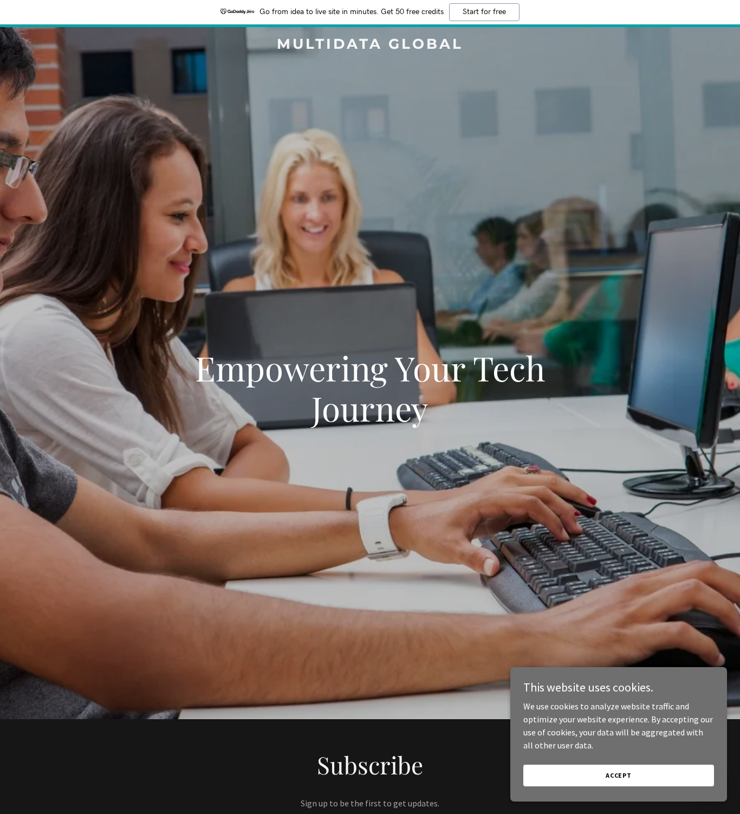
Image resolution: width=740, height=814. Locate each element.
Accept (619, 775)
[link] (369, 45)
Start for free (484, 12)
